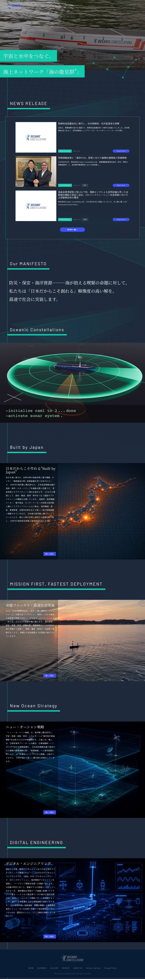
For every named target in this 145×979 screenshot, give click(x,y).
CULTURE (105, 6)
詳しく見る (50, 554)
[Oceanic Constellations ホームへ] (16, 6)
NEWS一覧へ (72, 230)
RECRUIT (118, 6)
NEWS (80, 6)
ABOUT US (132, 6)
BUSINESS (92, 6)
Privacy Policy (110, 968)
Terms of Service (93, 968)
